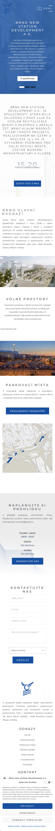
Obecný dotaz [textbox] (18, 650)
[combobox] (27, 650)
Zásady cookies (14, 826)
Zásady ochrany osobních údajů (33, 826)
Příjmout (27, 806)
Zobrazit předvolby (27, 820)
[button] (47, 782)
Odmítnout (27, 813)
